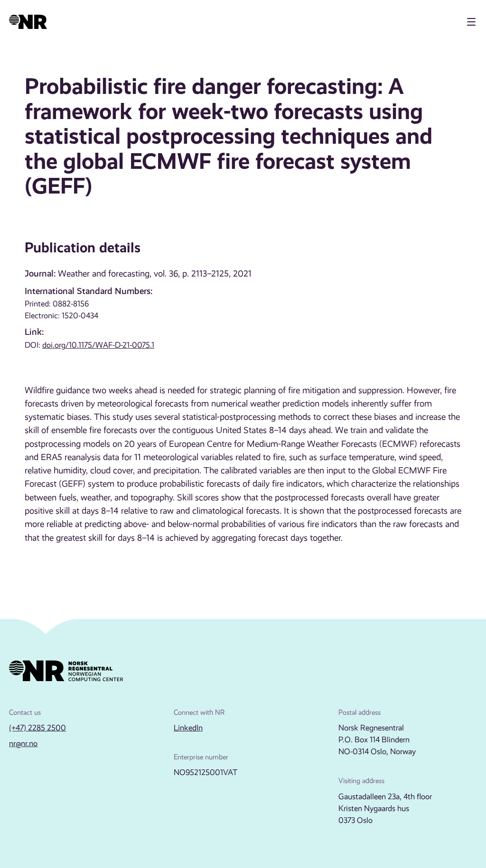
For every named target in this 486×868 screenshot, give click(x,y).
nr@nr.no (23, 743)
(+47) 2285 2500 (37, 727)
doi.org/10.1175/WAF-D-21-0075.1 (98, 345)
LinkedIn (188, 727)
